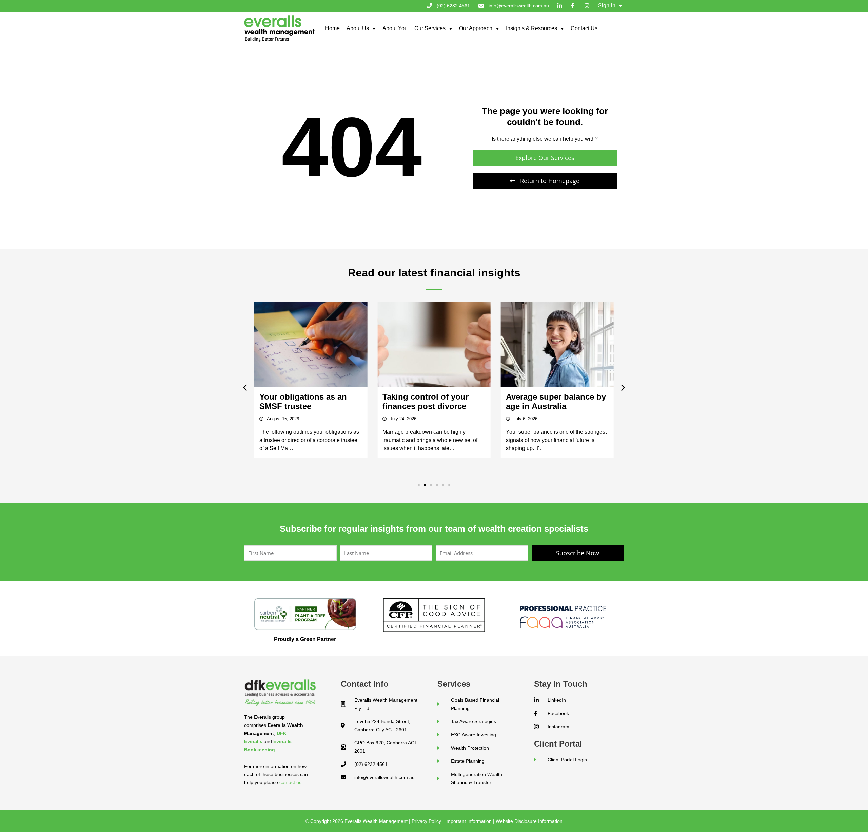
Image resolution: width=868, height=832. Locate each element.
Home (332, 28)
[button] (245, 387)
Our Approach (475, 28)
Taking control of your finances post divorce (425, 401)
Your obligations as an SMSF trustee (303, 401)
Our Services (430, 28)
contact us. (291, 782)
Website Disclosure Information (529, 821)
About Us (358, 28)
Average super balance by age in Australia (556, 401)
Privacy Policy (426, 821)
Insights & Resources (531, 28)
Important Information (468, 821)
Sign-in (606, 5)
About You (395, 28)
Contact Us (584, 28)
